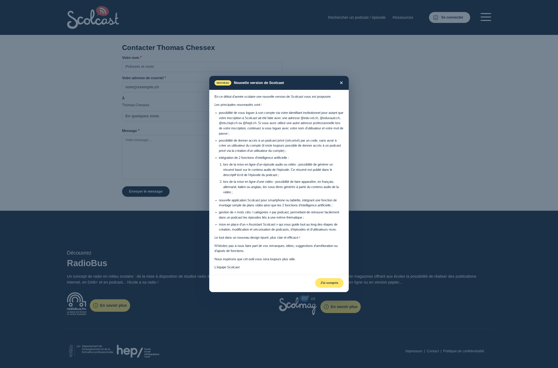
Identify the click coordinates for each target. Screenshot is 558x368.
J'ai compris (329, 282)
